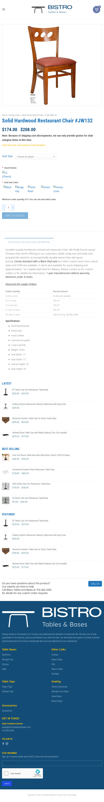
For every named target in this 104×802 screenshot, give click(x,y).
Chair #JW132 (51, 115)
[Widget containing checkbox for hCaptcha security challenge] (22, 773)
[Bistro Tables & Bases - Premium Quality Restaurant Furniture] (52, 9)
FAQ (53, 664)
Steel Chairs (57, 696)
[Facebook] (3, 744)
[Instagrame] (7, 744)
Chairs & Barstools (59, 686)
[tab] (29, 241)
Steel (4, 669)
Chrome (5, 664)
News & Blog (57, 659)
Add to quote (15, 215)
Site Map (55, 674)
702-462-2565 (72, 314)
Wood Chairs (57, 701)
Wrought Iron (7, 659)
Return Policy (57, 669)
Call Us (95, 583)
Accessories (7, 710)
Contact (55, 654)
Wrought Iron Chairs (60, 691)
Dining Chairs (14, 115)
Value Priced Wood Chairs (32, 115)
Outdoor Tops (8, 691)
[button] (3, 9)
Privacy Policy (62, 795)
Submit (7, 783)
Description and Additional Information (29, 242)
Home (4, 115)
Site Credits (72, 795)
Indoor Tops (7, 686)
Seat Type (7, 156)
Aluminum (6, 654)
